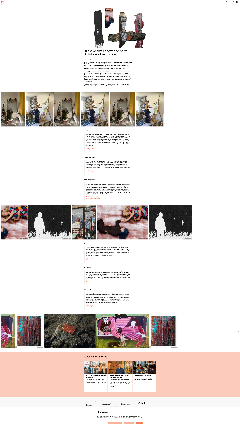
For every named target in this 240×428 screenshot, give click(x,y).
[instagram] (139, 403)
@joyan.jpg (88, 170)
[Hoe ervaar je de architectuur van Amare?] (96, 367)
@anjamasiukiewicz (90, 148)
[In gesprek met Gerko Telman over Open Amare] (120, 367)
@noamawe (89, 282)
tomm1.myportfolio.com (91, 172)
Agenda (208, 2)
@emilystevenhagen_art (92, 197)
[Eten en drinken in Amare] (144, 367)
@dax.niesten (89, 258)
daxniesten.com (90, 260)
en (219, 2)
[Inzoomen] (110, 125)
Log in (229, 2)
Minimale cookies (129, 423)
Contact (214, 2)
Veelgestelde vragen (125, 404)
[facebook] (144, 403)
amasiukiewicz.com (90, 150)
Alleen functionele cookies (115, 423)
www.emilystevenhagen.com (93, 198)
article (92, 59)
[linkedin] (142, 403)
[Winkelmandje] (223, 2)
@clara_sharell (89, 305)
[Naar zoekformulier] (233, 2)
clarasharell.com (90, 307)
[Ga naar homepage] (2, 2)
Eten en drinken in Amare (126, 406)
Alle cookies (139, 423)
